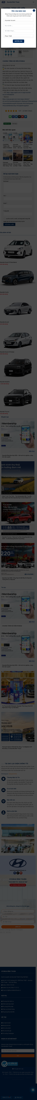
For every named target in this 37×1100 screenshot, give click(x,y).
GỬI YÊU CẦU (18, 41)
